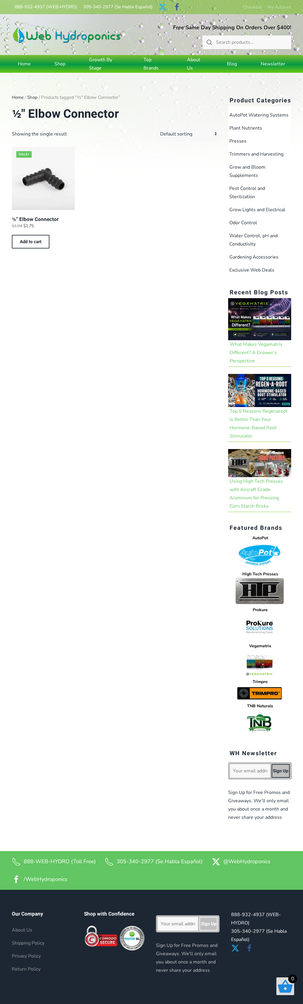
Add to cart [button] (30, 241)
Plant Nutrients (245, 128)
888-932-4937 (46, 7)
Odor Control (243, 222)
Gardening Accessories (253, 257)
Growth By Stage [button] (100, 64)
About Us (193, 64)
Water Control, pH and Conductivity (253, 240)
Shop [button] (59, 64)
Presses (237, 141)
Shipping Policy (28, 943)
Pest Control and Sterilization (247, 192)
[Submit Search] (209, 42)
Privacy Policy (26, 956)
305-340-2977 (118, 7)
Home (24, 64)
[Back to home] (67, 34)
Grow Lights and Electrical (257, 209)
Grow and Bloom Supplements (247, 171)
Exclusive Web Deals (251, 270)
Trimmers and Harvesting (256, 154)
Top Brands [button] (151, 64)
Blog (232, 64)
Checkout (252, 7)
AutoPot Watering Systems (259, 115)
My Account (279, 7)
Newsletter (273, 64)
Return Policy (26, 969)
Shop (32, 97)
